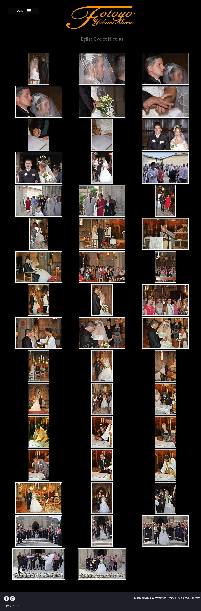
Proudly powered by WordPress (149, 597)
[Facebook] (6, 598)
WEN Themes (193, 597)
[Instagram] (12, 598)
